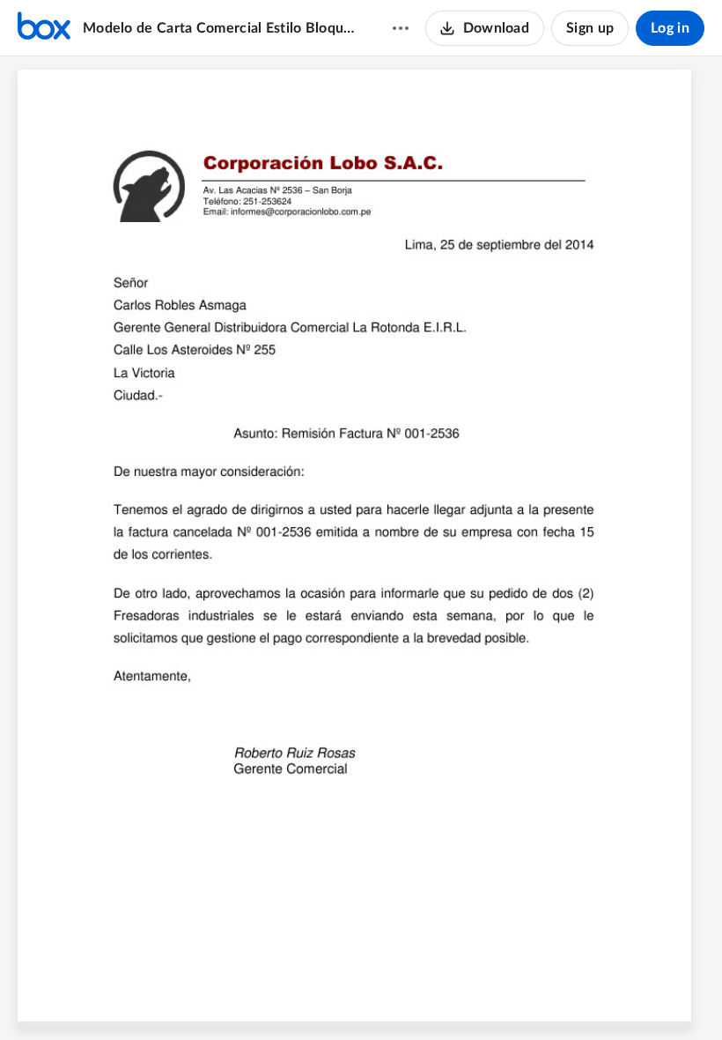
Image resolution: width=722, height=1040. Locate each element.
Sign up (590, 28)
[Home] (44, 28)
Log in (670, 28)
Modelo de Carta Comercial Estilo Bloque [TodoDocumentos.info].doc (220, 28)
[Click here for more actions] (400, 28)
